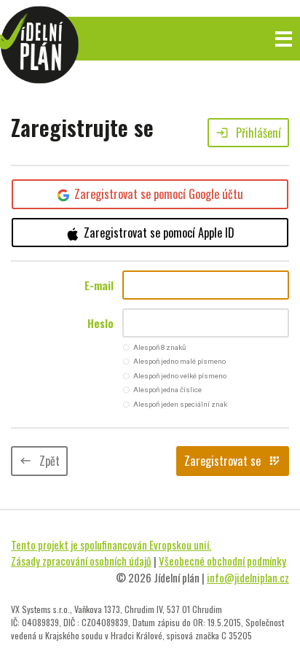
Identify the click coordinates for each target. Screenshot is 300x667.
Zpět (39, 460)
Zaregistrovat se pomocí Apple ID (159, 232)
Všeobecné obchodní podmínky (222, 561)
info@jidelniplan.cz (248, 577)
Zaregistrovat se (232, 460)
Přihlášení (248, 132)
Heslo (100, 323)
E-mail (99, 285)
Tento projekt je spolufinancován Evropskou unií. (111, 545)
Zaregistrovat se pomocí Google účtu (158, 194)
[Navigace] (283, 39)
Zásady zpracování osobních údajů (81, 561)
